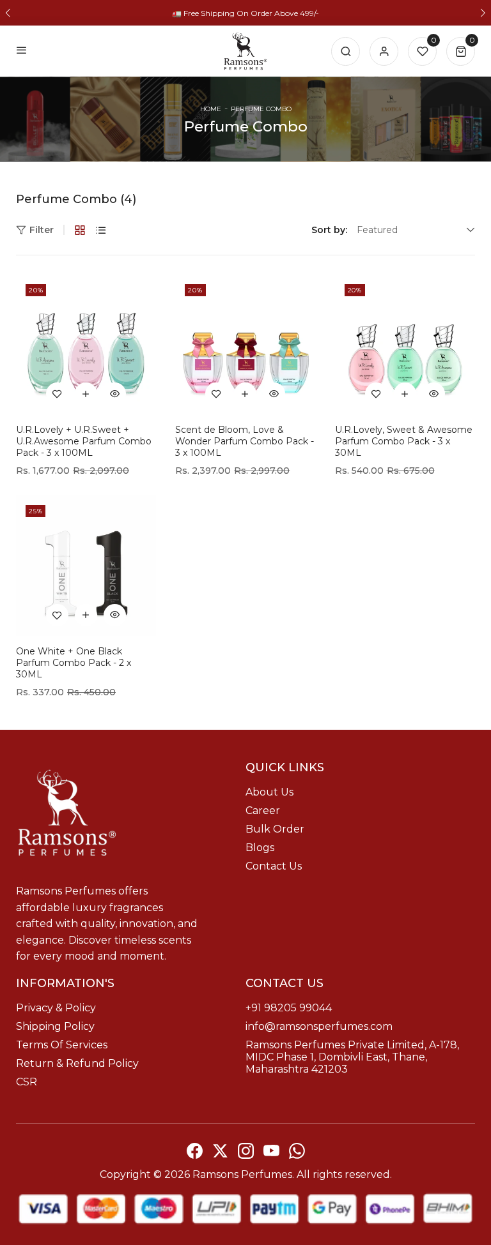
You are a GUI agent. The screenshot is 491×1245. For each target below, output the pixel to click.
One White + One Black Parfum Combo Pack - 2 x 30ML (73, 662)
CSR (26, 1082)
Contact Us (274, 866)
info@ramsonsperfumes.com (319, 1026)
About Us (269, 792)
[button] (8, 13)
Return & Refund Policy (77, 1063)
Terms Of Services (61, 1045)
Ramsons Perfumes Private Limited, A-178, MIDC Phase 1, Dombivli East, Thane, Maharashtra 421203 (352, 1057)
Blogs (260, 847)
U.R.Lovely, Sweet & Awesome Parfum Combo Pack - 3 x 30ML (403, 441)
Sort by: (329, 229)
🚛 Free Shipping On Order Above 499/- (245, 13)
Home (210, 109)
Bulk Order (275, 829)
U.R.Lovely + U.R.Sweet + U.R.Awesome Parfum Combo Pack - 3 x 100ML (84, 441)
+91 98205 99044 (289, 1008)
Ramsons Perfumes (242, 1174)
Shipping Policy (55, 1026)
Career (263, 810)
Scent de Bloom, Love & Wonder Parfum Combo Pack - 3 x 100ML (244, 441)
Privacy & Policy (56, 1008)
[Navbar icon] (21, 51)
